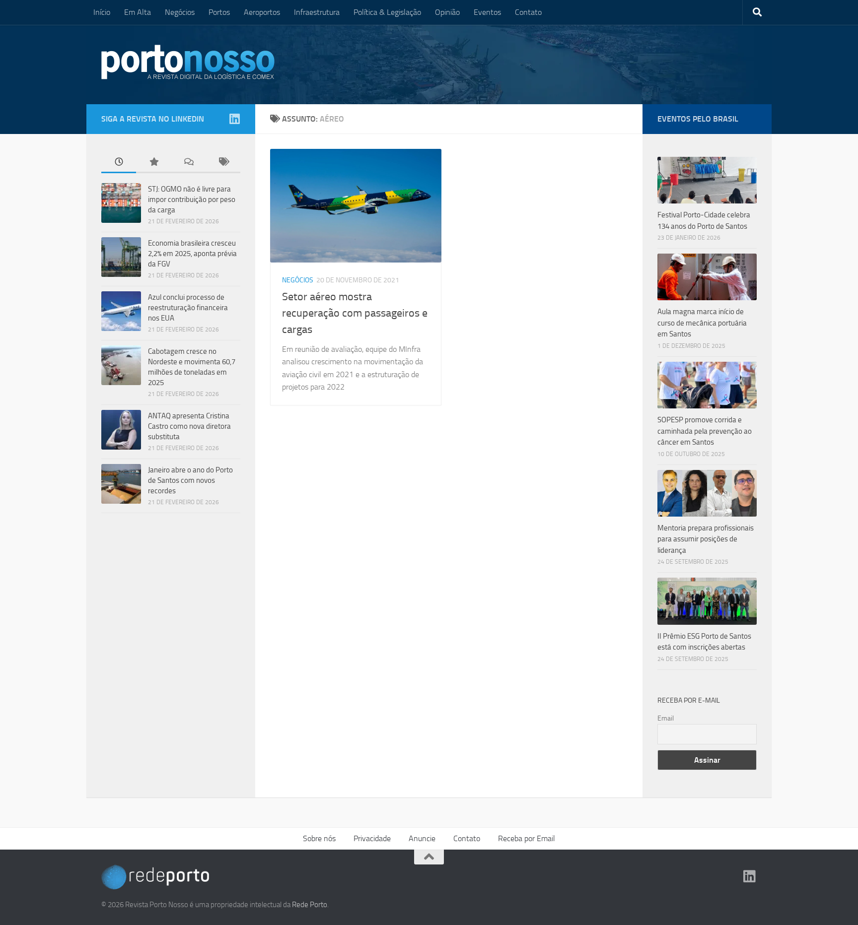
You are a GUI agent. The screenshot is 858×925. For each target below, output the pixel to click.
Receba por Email (526, 838)
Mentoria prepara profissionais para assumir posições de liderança (705, 539)
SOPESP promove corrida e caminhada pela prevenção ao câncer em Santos (704, 431)
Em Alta (137, 12)
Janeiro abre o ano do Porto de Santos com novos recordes (190, 480)
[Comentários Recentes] (188, 162)
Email (665, 718)
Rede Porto (309, 904)
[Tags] (223, 162)
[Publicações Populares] (153, 162)
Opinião (447, 12)
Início (101, 12)
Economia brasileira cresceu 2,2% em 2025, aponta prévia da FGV (192, 253)
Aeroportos (262, 12)
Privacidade (372, 838)
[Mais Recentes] (118, 162)
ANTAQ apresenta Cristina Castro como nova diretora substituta (189, 426)
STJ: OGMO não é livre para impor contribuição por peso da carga (191, 199)
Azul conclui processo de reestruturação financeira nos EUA (188, 308)
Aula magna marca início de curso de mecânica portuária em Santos (702, 322)
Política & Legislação (387, 12)
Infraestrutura (317, 12)
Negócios (180, 12)
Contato (528, 12)
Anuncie (422, 838)
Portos (219, 12)
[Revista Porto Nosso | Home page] (188, 62)
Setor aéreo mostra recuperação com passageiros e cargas (355, 313)
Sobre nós (319, 838)
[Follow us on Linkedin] (234, 119)
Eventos (487, 12)
